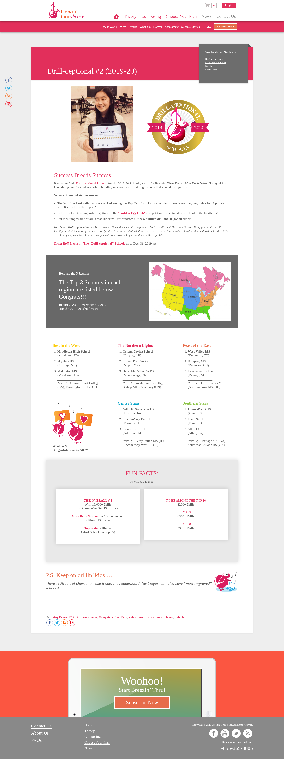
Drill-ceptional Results (215, 62)
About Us (40, 733)
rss (247, 733)
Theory (130, 16)
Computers (106, 617)
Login (228, 5)
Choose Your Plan (181, 16)
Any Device (60, 617)
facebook (213, 733)
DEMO (206, 26)
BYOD (73, 617)
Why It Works (128, 26)
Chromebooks (88, 617)
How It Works (108, 26)
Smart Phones (164, 617)
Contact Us (226, 16)
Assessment (172, 26)
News (207, 16)
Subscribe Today (225, 26)
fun (117, 617)
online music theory (141, 617)
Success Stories (190, 26)
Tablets (179, 617)
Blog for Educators (214, 59)
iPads (123, 617)
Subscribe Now (142, 702)
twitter (236, 733)
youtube (224, 733)
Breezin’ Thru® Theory (76, 10)
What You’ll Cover (151, 26)
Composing (151, 16)
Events (208, 66)
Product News (211, 69)
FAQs (36, 740)
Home (116, 16)
